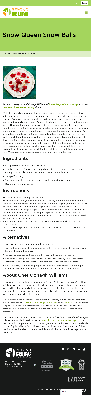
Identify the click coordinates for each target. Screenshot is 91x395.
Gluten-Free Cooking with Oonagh (40, 302)
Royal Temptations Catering (63, 104)
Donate (84, 3)
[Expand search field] (77, 3)
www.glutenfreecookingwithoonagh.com (61, 320)
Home (8, 54)
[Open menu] (86, 12)
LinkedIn (68, 302)
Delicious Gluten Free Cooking (18, 107)
